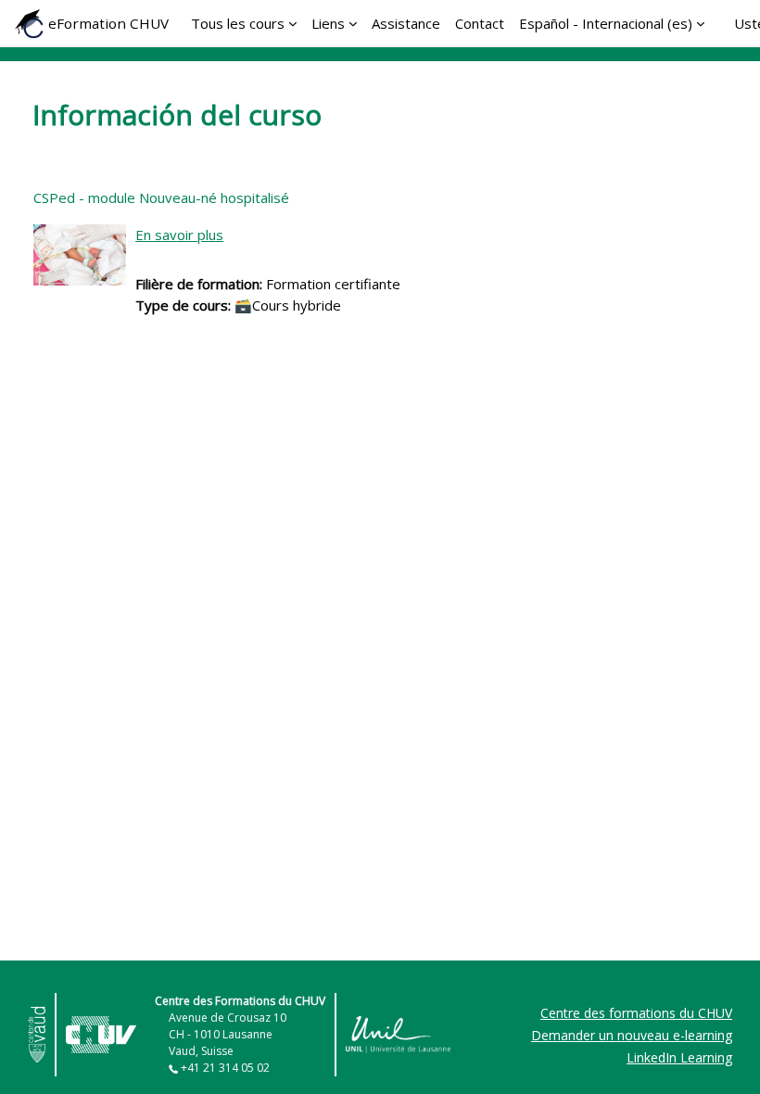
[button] (716, 1054)
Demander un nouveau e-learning (631, 1035)
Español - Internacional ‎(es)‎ (605, 23)
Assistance (406, 23)
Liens (328, 23)
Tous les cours (238, 23)
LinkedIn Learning (679, 1057)
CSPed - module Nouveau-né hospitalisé (161, 197)
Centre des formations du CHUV (636, 1013)
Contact (479, 23)
